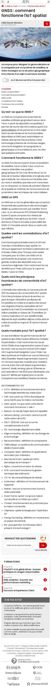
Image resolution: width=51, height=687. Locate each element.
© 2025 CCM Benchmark (25, 656)
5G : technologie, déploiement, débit (22, 429)
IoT (28, 246)
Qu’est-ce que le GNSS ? (10, 92)
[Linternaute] (13, 673)
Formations (12, 561)
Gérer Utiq (25, 651)
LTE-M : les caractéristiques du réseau (23, 477)
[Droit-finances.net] (38, 673)
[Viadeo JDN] (38, 678)
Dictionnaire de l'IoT (37, 6)
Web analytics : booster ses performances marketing (18, 580)
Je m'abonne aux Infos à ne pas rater (28, 80)
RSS (46, 651)
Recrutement (20, 648)
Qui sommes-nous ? (12, 646)
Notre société (34, 646)
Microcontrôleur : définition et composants (25, 441)
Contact (10, 648)
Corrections (12, 653)
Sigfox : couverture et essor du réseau (23, 466)
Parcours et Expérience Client (18, 589)
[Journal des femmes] (13, 667)
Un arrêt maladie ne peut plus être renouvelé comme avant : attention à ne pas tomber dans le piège (24, 631)
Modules (4, 107)
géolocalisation (9, 130)
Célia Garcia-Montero (11, 23)
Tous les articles (37, 651)
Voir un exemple (41, 550)
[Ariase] (13, 683)
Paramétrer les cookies (11, 651)
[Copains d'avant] (13, 678)
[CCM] (38, 667)
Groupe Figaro (38, 653)
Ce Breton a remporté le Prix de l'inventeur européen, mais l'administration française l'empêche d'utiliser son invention (22, 616)
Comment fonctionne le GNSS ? (13, 95)
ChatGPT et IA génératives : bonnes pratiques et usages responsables (22, 569)
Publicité (44, 646)
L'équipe (25, 646)
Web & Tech (12, 6)
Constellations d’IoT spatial (12, 101)
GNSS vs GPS (6, 98)
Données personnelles (35, 648)
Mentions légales (24, 653)
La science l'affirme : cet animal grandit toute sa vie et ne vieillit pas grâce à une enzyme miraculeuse (24, 608)
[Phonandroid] (38, 684)
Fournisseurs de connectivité (12, 104)
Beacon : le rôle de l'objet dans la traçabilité (25, 411)
